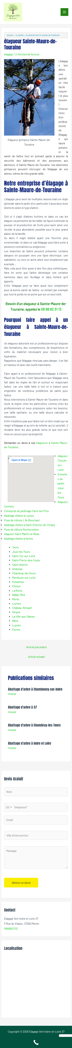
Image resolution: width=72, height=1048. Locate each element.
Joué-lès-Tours (21, 551)
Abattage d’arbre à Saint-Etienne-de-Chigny (29, 525)
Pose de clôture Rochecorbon (21, 529)
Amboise (17, 569)
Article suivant (36, 656)
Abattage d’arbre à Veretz (18, 538)
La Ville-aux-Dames (23, 616)
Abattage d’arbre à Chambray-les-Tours (34, 725)
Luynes (16, 625)
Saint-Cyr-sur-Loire (23, 556)
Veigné (16, 612)
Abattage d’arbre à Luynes (19, 515)
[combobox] (8, 807)
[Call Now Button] (36, 1042)
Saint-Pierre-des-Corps (26, 560)
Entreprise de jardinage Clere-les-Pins (26, 511)
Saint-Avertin (20, 564)
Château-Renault (22, 607)
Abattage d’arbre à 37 (22, 707)
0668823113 (11, 928)
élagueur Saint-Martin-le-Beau (21, 534)
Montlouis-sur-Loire (23, 577)
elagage (8, 54)
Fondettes (18, 582)
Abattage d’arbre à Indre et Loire (29, 743)
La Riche (17, 590)
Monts (15, 599)
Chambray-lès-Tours (24, 573)
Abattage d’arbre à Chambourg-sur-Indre (35, 689)
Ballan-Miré (18, 595)
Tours (15, 547)
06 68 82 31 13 (51, 309)
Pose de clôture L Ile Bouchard (22, 520)
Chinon (16, 586)
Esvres (16, 629)
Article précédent (36, 647)
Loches (16, 603)
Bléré (15, 620)
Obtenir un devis (21, 882)
